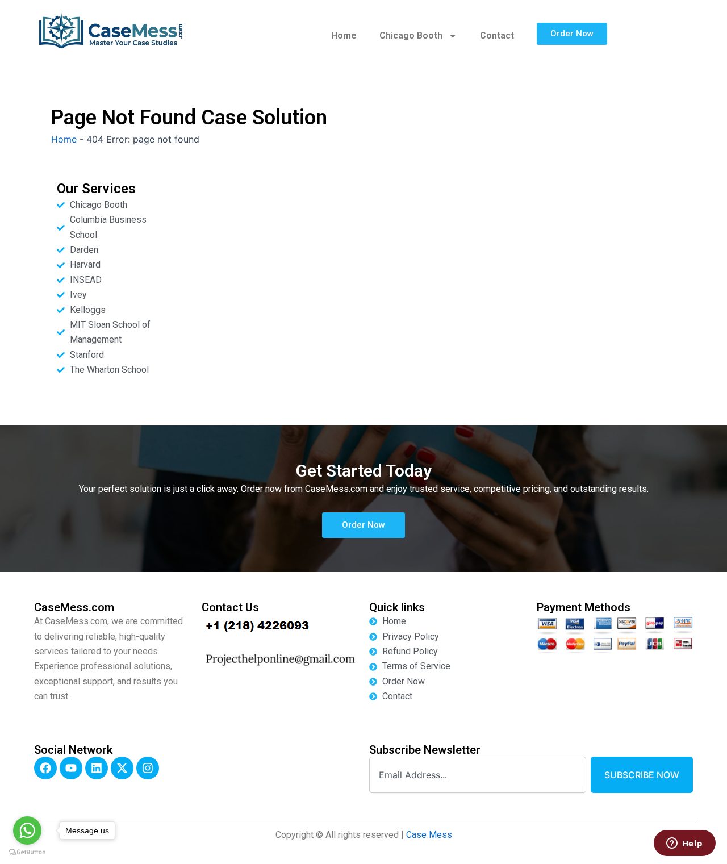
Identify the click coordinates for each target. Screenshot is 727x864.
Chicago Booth (410, 35)
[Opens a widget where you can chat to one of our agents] (684, 844)
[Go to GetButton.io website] (27, 852)
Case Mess (429, 834)
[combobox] (477, 775)
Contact (497, 35)
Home (344, 35)
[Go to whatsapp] (27, 830)
